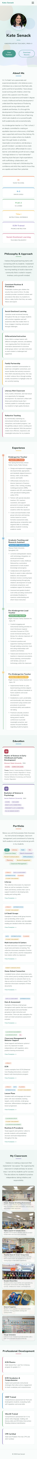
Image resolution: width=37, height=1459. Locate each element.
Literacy (14, 850)
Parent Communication (11, 857)
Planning (10, 860)
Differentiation (28, 857)
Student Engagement (23, 860)
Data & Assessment (26, 853)
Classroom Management (18, 864)
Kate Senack (8, 2)
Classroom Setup (10, 853)
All (7, 850)
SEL (30, 850)
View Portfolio (9, 54)
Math (22, 850)
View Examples (10, 898)
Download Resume (26, 54)
